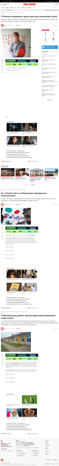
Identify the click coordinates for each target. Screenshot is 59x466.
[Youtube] (53, 40)
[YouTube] (4, 4)
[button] (54, 4)
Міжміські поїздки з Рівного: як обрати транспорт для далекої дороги (50, 178)
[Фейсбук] (1, 4)
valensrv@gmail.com (30, 442)
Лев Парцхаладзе (15, 363)
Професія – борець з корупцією (11, 10)
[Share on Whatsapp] (2, 68)
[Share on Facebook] (2, 63)
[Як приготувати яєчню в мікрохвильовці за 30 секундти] (22, 172)
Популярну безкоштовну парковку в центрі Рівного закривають (18, 152)
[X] (2, 4)
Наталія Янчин (32, 235)
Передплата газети (50, 1)
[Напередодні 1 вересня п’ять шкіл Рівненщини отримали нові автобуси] (8, 172)
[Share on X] (2, 65)
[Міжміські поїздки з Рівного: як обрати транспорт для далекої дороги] (51, 172)
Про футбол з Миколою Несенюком (53, 10)
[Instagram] (45, 40)
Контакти (56, 1)
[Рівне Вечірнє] (2, 460)
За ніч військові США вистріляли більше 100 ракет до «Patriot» (18, 155)
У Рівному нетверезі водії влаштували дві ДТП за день (16, 154)
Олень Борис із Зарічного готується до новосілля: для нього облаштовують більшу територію (48, 94)
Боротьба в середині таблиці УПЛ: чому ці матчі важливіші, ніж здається (19, 157)
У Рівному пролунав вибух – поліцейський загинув (16, 297)
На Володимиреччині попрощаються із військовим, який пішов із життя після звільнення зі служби (49, 81)
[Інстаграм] (6, 4)
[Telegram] (8, 4)
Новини (3, 313)
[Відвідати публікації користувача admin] (2, 25)
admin (5, 25)
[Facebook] (45, 34)
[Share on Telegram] (2, 70)
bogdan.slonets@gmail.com (30, 443)
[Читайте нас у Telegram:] (43, 47)
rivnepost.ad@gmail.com (26, 445)
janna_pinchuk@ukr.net (31, 444)
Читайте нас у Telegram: (49, 46)
